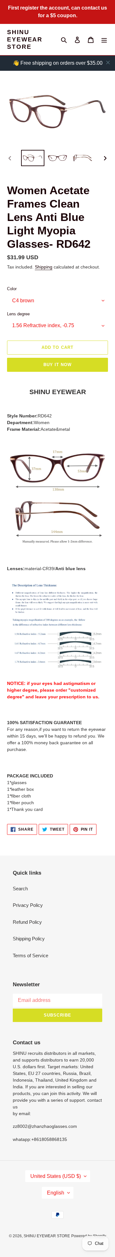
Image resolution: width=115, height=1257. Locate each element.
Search (20, 888)
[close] (108, 62)
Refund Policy (27, 922)
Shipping (43, 266)
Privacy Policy (28, 905)
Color (12, 288)
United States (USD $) (55, 1176)
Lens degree (18, 314)
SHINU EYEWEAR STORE (24, 39)
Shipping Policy (29, 938)
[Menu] (104, 40)
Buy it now (57, 364)
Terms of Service (30, 955)
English (55, 1192)
